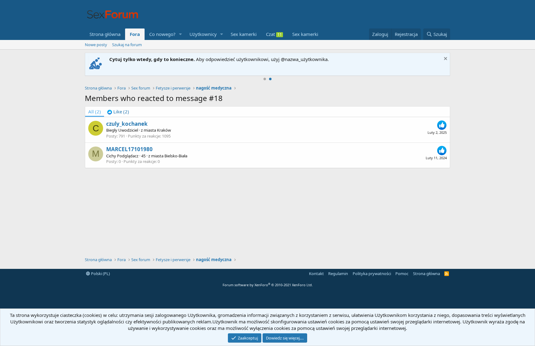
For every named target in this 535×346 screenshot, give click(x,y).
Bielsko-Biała (175, 156)
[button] (180, 34)
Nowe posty (96, 44)
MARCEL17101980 (129, 149)
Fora (135, 34)
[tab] (118, 112)
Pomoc (401, 273)
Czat (274, 34)
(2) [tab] (94, 111)
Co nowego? (162, 34)
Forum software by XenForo (268, 284)
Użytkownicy (203, 34)
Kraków (164, 130)
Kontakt (316, 273)
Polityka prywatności (372, 273)
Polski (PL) (100, 273)
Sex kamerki (244, 34)
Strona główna (104, 34)
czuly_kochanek (127, 123)
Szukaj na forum (127, 44)
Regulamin (338, 273)
